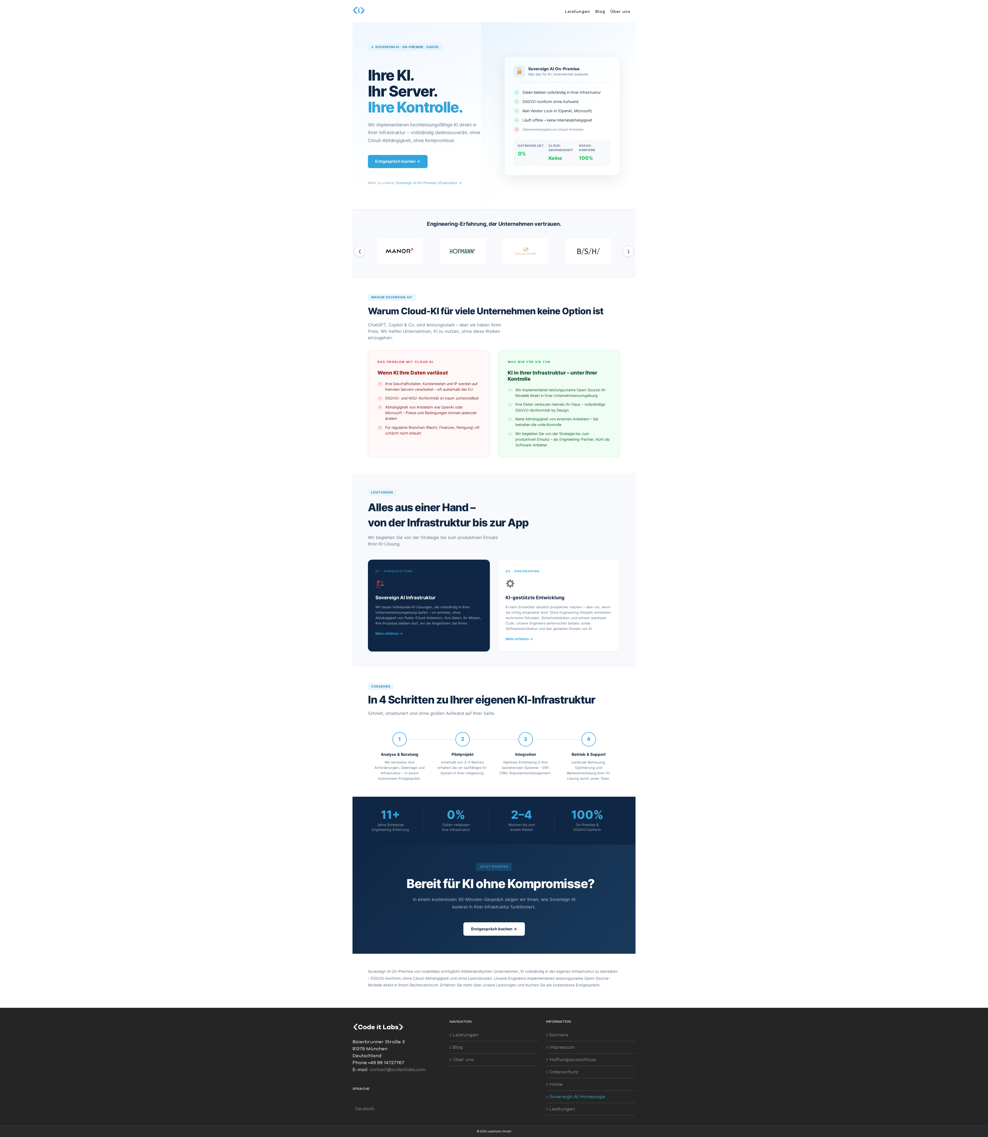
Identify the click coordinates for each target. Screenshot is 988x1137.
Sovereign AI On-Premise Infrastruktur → (429, 183)
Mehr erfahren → (389, 633)
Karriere (558, 1035)
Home (556, 1084)
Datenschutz (563, 1072)
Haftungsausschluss (572, 1059)
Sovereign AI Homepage (577, 1096)
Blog (458, 1047)
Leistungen (465, 1035)
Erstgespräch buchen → (397, 161)
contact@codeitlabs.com (397, 1069)
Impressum (562, 1047)
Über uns (463, 1059)
